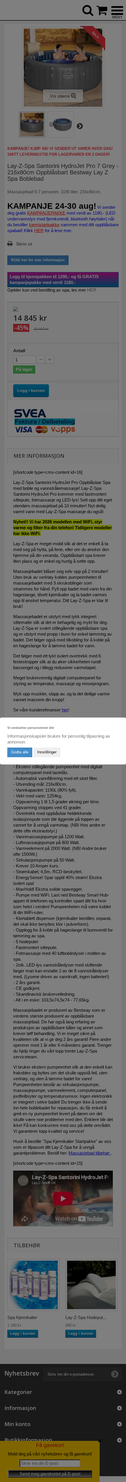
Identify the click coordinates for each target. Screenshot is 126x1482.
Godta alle (19, 752)
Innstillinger (47, 752)
